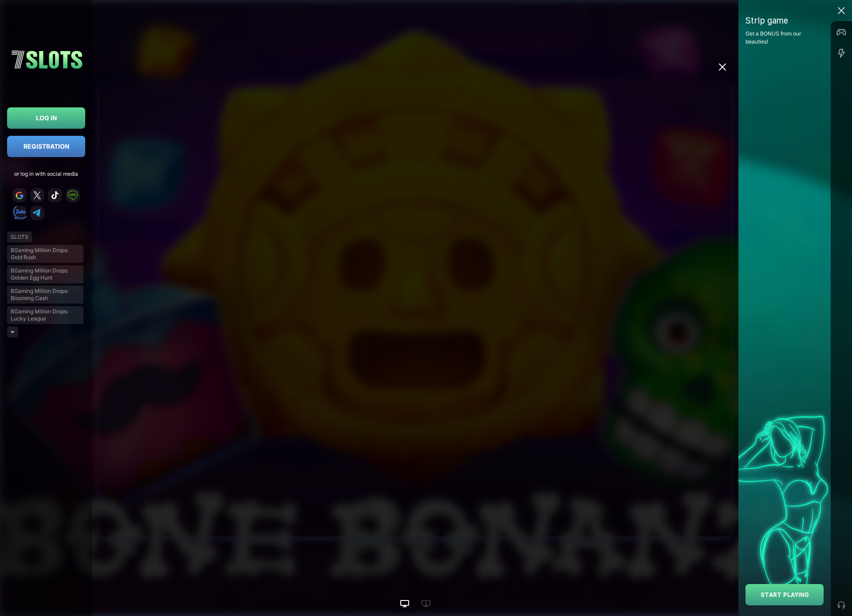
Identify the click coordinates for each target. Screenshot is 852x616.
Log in (46, 118)
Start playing (785, 594)
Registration (46, 146)
